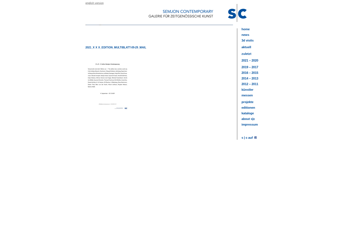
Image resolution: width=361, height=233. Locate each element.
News (245, 35)
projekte (247, 102)
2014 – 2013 (250, 78)
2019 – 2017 (250, 67)
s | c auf (248, 137)
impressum (250, 124)
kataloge (248, 113)
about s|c (248, 119)
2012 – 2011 (250, 84)
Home (246, 29)
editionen (248, 107)
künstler (247, 89)
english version (94, 3)
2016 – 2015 (250, 72)
